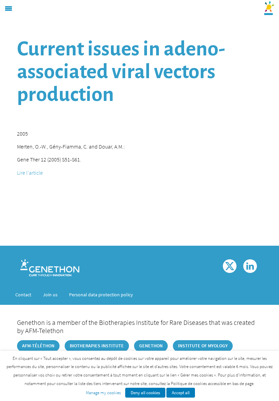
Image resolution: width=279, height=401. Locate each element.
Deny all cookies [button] (145, 393)
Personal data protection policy (101, 295)
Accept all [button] (181, 393)
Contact (23, 295)
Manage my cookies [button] (103, 393)
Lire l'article (30, 172)
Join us (50, 295)
